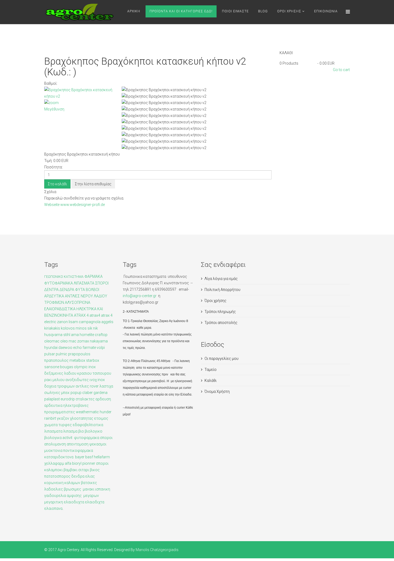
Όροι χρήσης (215, 300)
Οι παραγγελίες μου (222, 358)
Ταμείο (211, 369)
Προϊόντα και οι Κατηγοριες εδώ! (181, 11)
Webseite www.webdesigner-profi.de (74, 204)
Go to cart (341, 70)
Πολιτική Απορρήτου (222, 289)
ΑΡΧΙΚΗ (133, 11)
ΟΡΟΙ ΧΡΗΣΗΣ (289, 11)
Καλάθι (211, 380)
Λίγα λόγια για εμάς (221, 278)
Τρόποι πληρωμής (220, 311)
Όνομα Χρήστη (217, 391)
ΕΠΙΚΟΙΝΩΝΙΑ (326, 11)
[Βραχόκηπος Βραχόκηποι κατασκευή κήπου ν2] (197, 90)
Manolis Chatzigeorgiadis (157, 550)
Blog (263, 11)
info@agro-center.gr (140, 296)
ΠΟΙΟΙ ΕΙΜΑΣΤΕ (235, 11)
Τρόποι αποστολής (221, 322)
